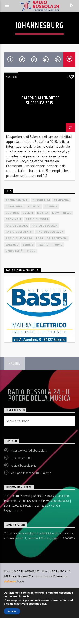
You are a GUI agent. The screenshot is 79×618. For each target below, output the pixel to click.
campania (61, 200)
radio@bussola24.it (23, 465)
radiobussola (17, 225)
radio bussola (37, 219)
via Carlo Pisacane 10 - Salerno (31, 473)
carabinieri (15, 206)
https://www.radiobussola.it (29, 450)
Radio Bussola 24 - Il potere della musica (39, 395)
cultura (12, 213)
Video (31, 251)
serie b (28, 244)
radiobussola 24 (50, 232)
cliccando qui (37, 604)
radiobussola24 (44, 225)
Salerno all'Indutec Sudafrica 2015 (40, 101)
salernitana (57, 238)
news (67, 213)
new (55, 213)
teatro (43, 244)
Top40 (57, 244)
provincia (14, 219)
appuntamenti (17, 200)
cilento (34, 206)
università (14, 251)
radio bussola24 (19, 238)
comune (51, 206)
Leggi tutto (11, 510)
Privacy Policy (42, 576)
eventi (28, 213)
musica (42, 213)
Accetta (12, 611)
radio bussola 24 (19, 232)
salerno (12, 244)
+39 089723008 (21, 458)
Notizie (11, 76)
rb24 (39, 238)
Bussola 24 (41, 200)
